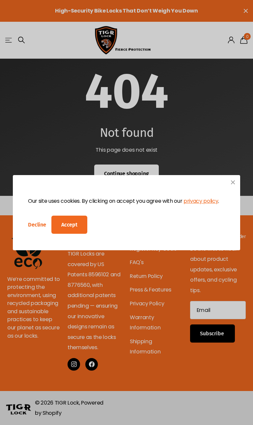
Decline (37, 225)
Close (233, 182)
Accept (69, 225)
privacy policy (200, 201)
